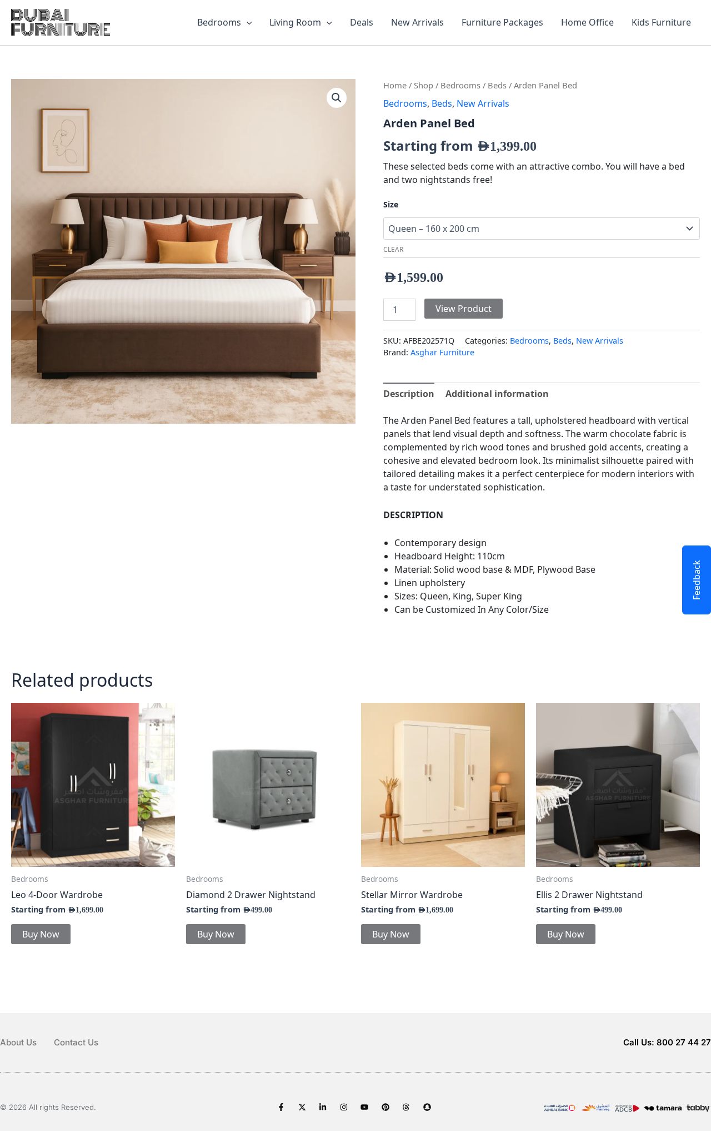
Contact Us (76, 1042)
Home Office (587, 22)
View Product (463, 308)
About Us (18, 1042)
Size (390, 204)
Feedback (696, 580)
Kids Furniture (661, 22)
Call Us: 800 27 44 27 (667, 1042)
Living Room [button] (295, 22)
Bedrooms (460, 85)
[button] (246, 22)
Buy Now (40, 934)
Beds (497, 85)
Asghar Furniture (442, 352)
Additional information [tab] (497, 394)
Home (395, 85)
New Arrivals (417, 22)
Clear (393, 249)
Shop (423, 85)
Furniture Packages (502, 22)
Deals (361, 22)
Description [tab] (408, 394)
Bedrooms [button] (219, 22)
